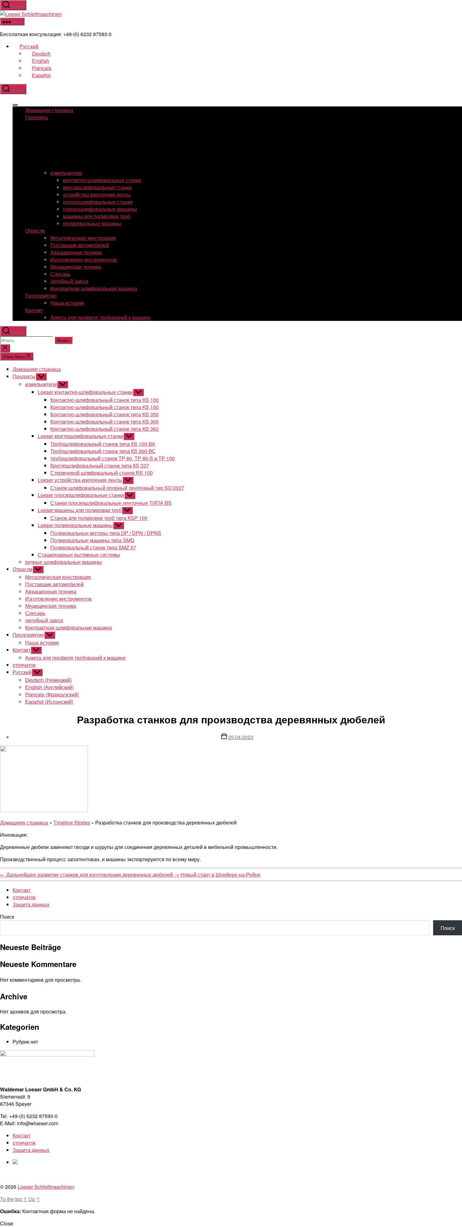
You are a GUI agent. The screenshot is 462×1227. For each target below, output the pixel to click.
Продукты (36, 117)
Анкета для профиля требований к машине (100, 317)
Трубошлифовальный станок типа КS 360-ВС (103, 451)
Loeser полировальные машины (75, 525)
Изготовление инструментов (83, 259)
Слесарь (60, 274)
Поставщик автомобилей (79, 245)
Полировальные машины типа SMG (92, 540)
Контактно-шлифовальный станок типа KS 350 (104, 414)
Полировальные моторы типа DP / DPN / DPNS (105, 533)
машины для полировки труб (96, 216)
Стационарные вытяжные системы (79, 554)
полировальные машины (92, 223)
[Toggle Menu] (15, 105)
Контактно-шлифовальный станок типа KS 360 (104, 421)
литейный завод (69, 281)
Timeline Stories (71, 822)
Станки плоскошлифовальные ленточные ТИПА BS (111, 502)
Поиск (7, 916)
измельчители (66, 172)
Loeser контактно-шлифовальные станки (85, 392)
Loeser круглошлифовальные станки (80, 436)
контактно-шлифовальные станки (102, 180)
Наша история (67, 302)
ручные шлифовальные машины (63, 561)
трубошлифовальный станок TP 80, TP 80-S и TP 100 (112, 458)
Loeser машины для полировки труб (80, 510)
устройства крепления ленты (97, 194)
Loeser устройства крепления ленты (80, 480)
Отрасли (35, 230)
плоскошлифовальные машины (100, 209)
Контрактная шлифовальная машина (93, 288)
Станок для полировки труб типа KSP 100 (98, 518)
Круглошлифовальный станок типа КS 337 (99, 465)
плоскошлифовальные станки (98, 201)
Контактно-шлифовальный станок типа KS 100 (104, 399)
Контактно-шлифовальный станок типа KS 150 (104, 407)
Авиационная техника (76, 252)
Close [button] (6, 1223)
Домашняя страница (49, 110)
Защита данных (31, 904)
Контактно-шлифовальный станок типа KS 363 (104, 428)
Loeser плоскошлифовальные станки (81, 495)
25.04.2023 (240, 737)
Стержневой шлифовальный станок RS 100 (101, 472)
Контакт (34, 310)
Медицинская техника (75, 266)
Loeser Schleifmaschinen (46, 1186)
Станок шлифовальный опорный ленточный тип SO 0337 (117, 487)
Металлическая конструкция (83, 237)
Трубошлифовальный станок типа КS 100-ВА (102, 443)
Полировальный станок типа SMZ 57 (93, 547)
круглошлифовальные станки (97, 187)
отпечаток (24, 664)
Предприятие (41, 295)
